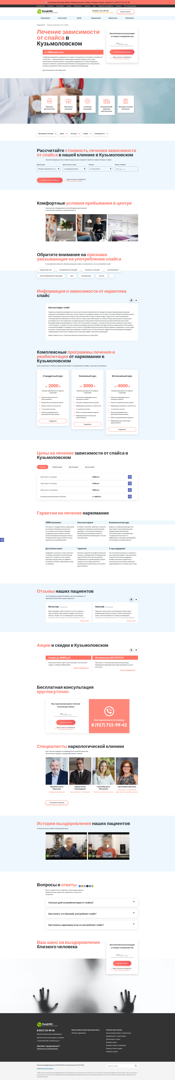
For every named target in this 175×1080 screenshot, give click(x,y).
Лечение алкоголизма (114, 1030)
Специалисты (78, 6)
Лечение (42, 467)
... (111, 276)
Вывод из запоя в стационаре (116, 1045)
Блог (94, 6)
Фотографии (60, 6)
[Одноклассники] (82, 886)
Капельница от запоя (113, 1039)
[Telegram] (85, 886)
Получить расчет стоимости (50, 180)
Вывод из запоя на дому (114, 1048)
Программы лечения (45, 133)
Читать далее (84, 621)
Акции (85, 133)
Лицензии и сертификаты (105, 6)
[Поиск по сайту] (137, 1066)
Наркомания (45, 18)
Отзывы (69, 6)
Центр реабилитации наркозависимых (86, 1030)
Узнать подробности (81, 668)
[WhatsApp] (92, 886)
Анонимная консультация (122, 52)
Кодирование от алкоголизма (116, 1036)
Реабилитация (57, 467)
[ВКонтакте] (80, 886)
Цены (62, 133)
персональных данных (122, 59)
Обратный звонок (66, 722)
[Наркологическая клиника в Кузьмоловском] (48, 11)
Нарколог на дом (111, 1051)
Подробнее (53, 421)
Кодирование (96, 18)
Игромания (130, 18)
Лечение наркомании (79, 1033)
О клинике (51, 6)
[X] (87, 886)
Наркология (112, 18)
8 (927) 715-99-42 (101, 11)
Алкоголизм (62, 18)
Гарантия (87, 6)
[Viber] (90, 886)
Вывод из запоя (111, 1042)
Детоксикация (73, 467)
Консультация (89, 467)
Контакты (119, 6)
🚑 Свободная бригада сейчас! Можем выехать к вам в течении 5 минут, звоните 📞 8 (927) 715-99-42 (87, 2)
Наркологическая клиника (45, 1068)
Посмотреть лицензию (56, 802)
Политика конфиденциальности (47, 1065)
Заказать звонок (122, 963)
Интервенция (41, 6)
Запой (79, 18)
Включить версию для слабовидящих (49, 1034)
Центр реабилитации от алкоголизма (118, 1033)
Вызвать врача (125, 11)
